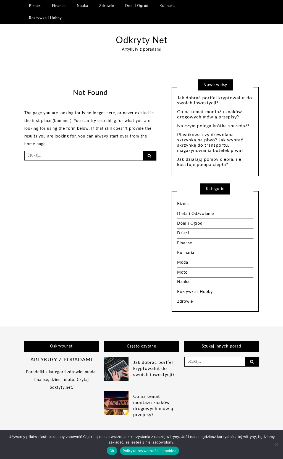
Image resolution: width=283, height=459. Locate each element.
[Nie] (276, 444)
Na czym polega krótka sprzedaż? (213, 126)
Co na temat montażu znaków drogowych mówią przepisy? (209, 114)
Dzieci (183, 233)
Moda (182, 262)
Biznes (35, 6)
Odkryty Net (141, 40)
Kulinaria (167, 6)
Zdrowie (106, 6)
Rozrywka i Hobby (45, 18)
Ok (111, 450)
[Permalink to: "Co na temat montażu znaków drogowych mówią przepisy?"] (116, 403)
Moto (182, 272)
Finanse (59, 6)
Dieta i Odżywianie (195, 214)
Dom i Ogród (136, 6)
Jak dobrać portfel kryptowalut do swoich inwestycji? (214, 100)
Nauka (82, 6)
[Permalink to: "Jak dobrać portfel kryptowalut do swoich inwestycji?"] (116, 369)
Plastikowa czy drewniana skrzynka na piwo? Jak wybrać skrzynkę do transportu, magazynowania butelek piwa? (210, 143)
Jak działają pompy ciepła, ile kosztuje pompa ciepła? (209, 162)
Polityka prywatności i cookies (150, 450)
